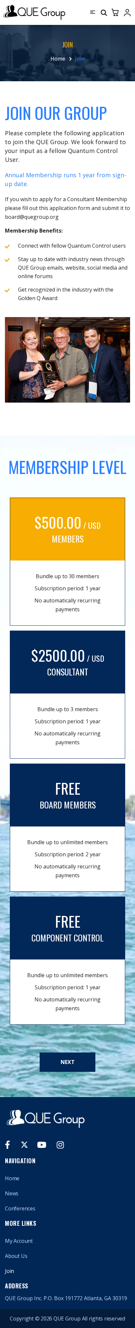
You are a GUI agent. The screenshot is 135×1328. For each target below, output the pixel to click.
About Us (16, 1256)
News (11, 1193)
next (68, 1062)
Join (9, 1271)
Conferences (20, 1208)
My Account (19, 1240)
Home (57, 58)
